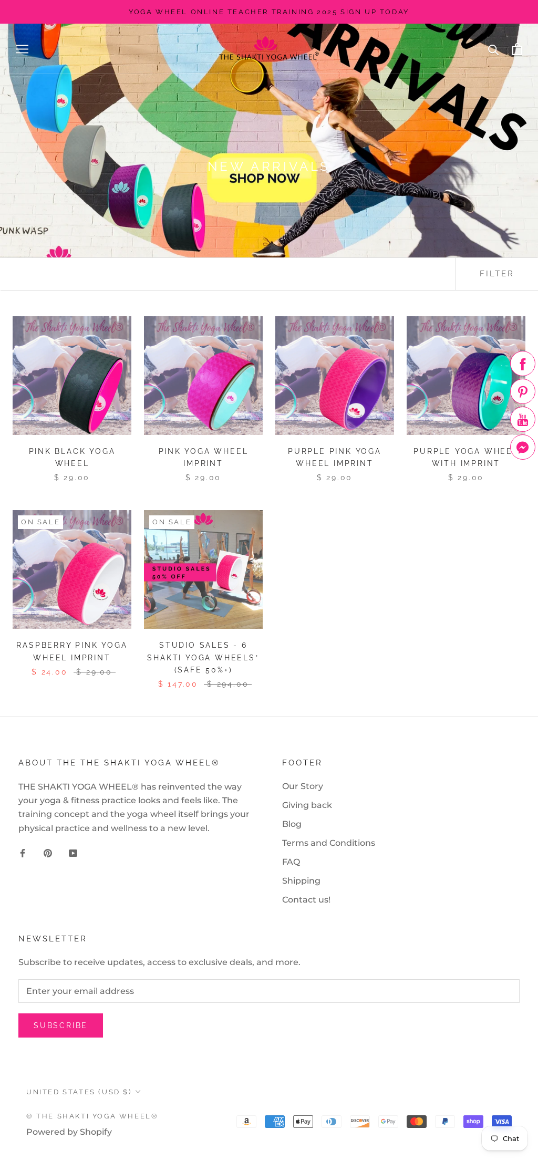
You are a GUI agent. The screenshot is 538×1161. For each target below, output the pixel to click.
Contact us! (306, 900)
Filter (497, 273)
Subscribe (61, 1025)
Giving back (307, 805)
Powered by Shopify (69, 1132)
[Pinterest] (48, 852)
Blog (292, 824)
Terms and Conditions (328, 843)
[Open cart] (517, 49)
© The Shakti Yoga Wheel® (92, 1116)
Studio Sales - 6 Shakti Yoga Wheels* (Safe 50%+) (203, 657)
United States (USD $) (79, 1092)
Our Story (302, 786)
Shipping (301, 881)
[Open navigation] (22, 49)
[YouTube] (73, 852)
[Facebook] (22, 852)
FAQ (291, 862)
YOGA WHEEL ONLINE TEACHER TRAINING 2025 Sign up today (269, 12)
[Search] (493, 49)
